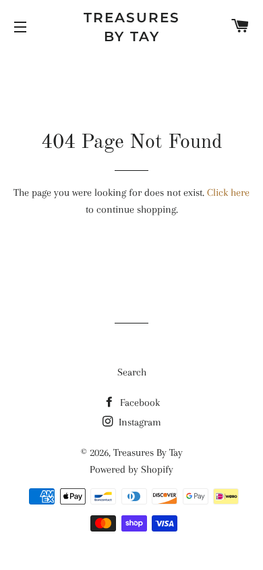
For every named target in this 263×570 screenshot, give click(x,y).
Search (131, 372)
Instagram (138, 422)
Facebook (138, 402)
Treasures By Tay (132, 27)
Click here (228, 192)
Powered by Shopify (131, 469)
